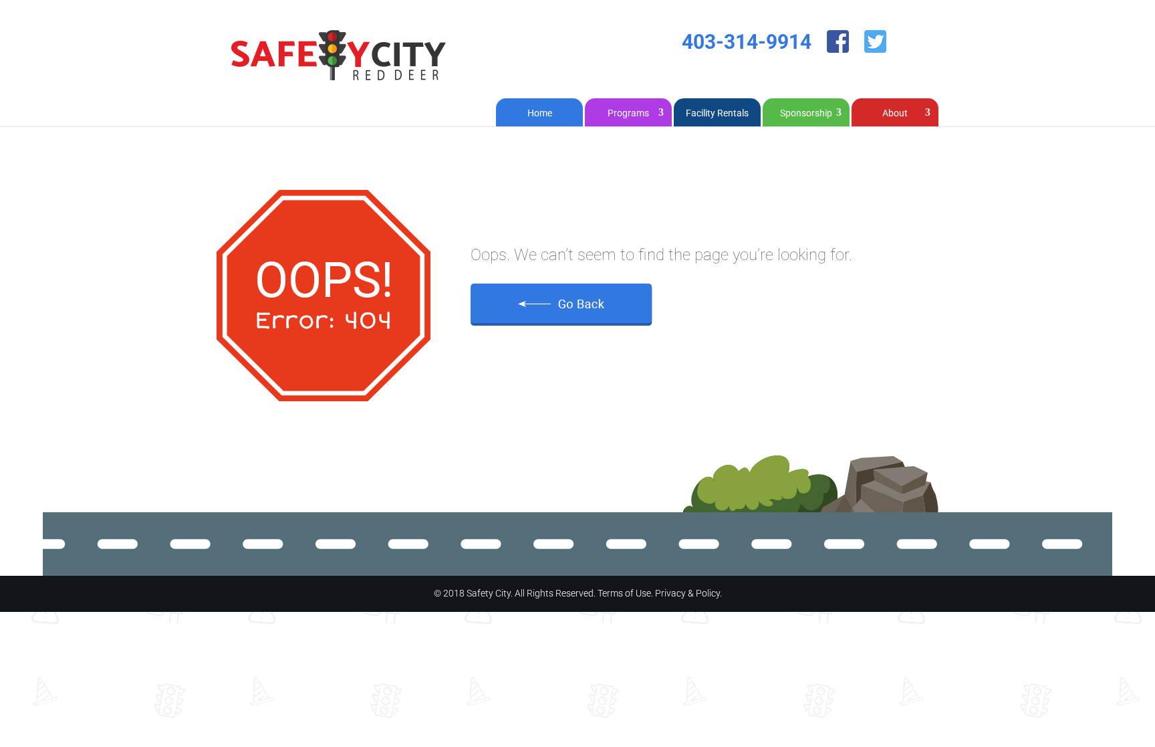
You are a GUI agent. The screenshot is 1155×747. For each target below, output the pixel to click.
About (895, 113)
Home (539, 113)
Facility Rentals (717, 113)
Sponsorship (806, 113)
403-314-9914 (746, 41)
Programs (628, 113)
